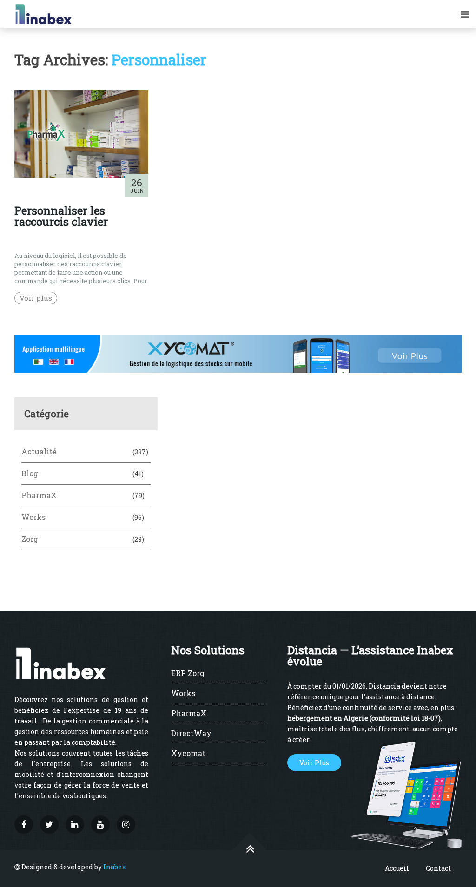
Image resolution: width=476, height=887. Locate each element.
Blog (29, 473)
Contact (438, 868)
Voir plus (36, 297)
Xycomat (188, 753)
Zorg (29, 539)
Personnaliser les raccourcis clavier (61, 216)
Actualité (39, 451)
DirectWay (191, 733)
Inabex (114, 866)
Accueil (397, 868)
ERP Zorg (188, 674)
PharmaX (39, 495)
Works (33, 517)
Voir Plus (314, 762)
